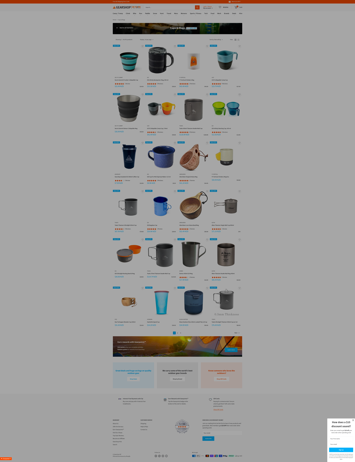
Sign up (341, 450)
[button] (6, 458)
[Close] (353, 420)
